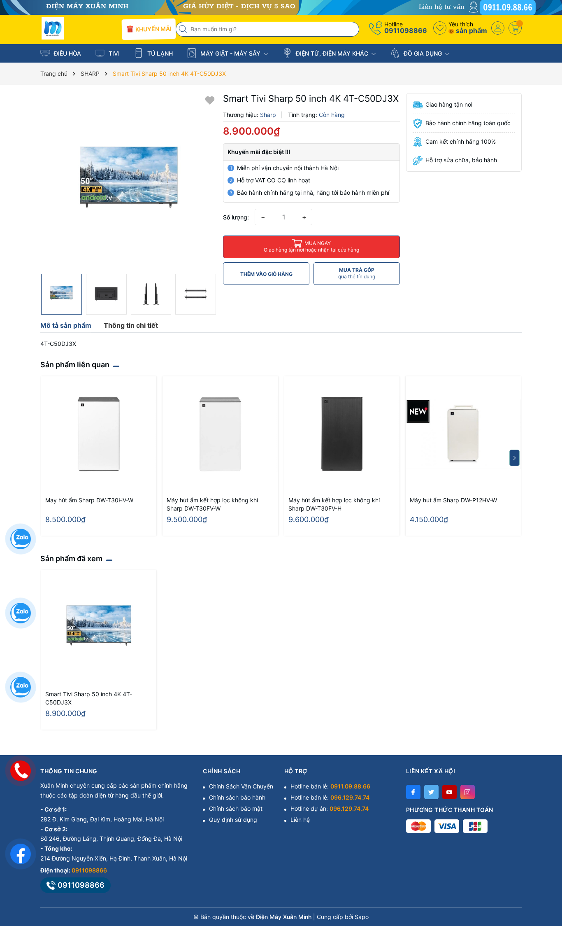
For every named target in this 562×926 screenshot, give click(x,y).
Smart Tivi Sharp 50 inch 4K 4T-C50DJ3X (88, 698)
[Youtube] (449, 792)
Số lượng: (236, 217)
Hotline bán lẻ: (330, 786)
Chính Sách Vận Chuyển (241, 786)
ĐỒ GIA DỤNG (423, 53)
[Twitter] (431, 792)
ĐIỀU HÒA (66, 53)
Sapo (362, 916)
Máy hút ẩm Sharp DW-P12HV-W (453, 500)
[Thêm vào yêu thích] (210, 99)
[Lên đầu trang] (545, 853)
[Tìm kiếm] (184, 29)
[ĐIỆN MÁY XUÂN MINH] (281, 6)
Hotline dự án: (329, 808)
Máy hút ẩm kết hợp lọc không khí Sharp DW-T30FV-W (212, 504)
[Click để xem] (128, 181)
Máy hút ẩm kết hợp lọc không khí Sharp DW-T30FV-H (334, 504)
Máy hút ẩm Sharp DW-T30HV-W (89, 500)
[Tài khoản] (497, 28)
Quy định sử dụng (233, 819)
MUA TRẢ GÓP (356, 273)
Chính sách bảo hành (237, 797)
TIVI (113, 53)
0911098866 (405, 30)
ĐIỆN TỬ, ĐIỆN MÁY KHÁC (332, 53)
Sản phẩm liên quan (74, 364)
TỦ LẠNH (159, 53)
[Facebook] (413, 792)
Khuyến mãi (152, 29)
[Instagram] (467, 792)
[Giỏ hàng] (515, 28)
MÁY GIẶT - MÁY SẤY (230, 53)
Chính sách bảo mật (235, 808)
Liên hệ (300, 819)
